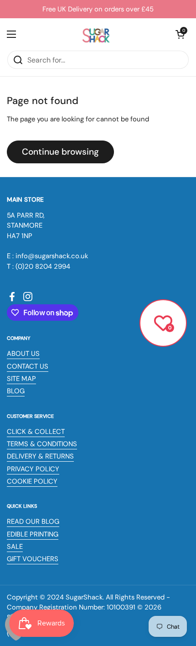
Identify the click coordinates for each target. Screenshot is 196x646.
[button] (180, 34)
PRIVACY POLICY (33, 469)
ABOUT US (23, 353)
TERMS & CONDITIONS (42, 443)
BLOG (16, 391)
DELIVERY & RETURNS (40, 456)
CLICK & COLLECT (36, 431)
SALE (15, 546)
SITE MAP (21, 378)
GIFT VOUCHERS (32, 558)
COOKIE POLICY (32, 481)
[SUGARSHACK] (95, 34)
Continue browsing (60, 151)
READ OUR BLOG (33, 521)
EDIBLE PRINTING (32, 534)
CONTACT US (27, 366)
